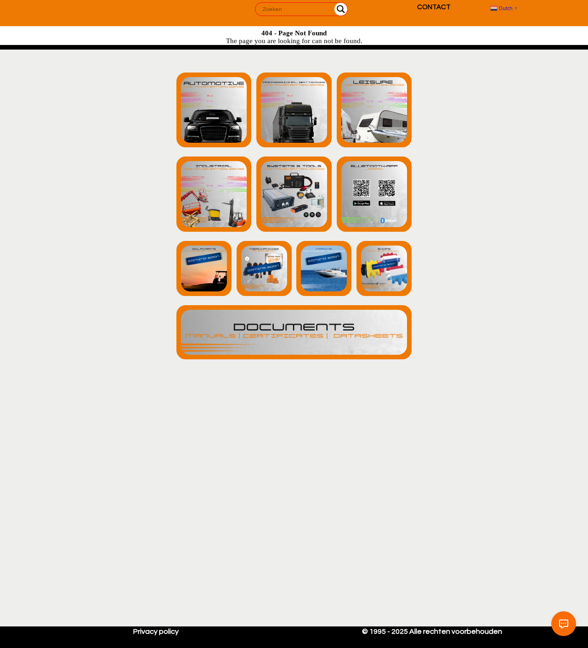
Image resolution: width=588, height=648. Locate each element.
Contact (434, 7)
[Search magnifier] (340, 9)
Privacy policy (156, 631)
